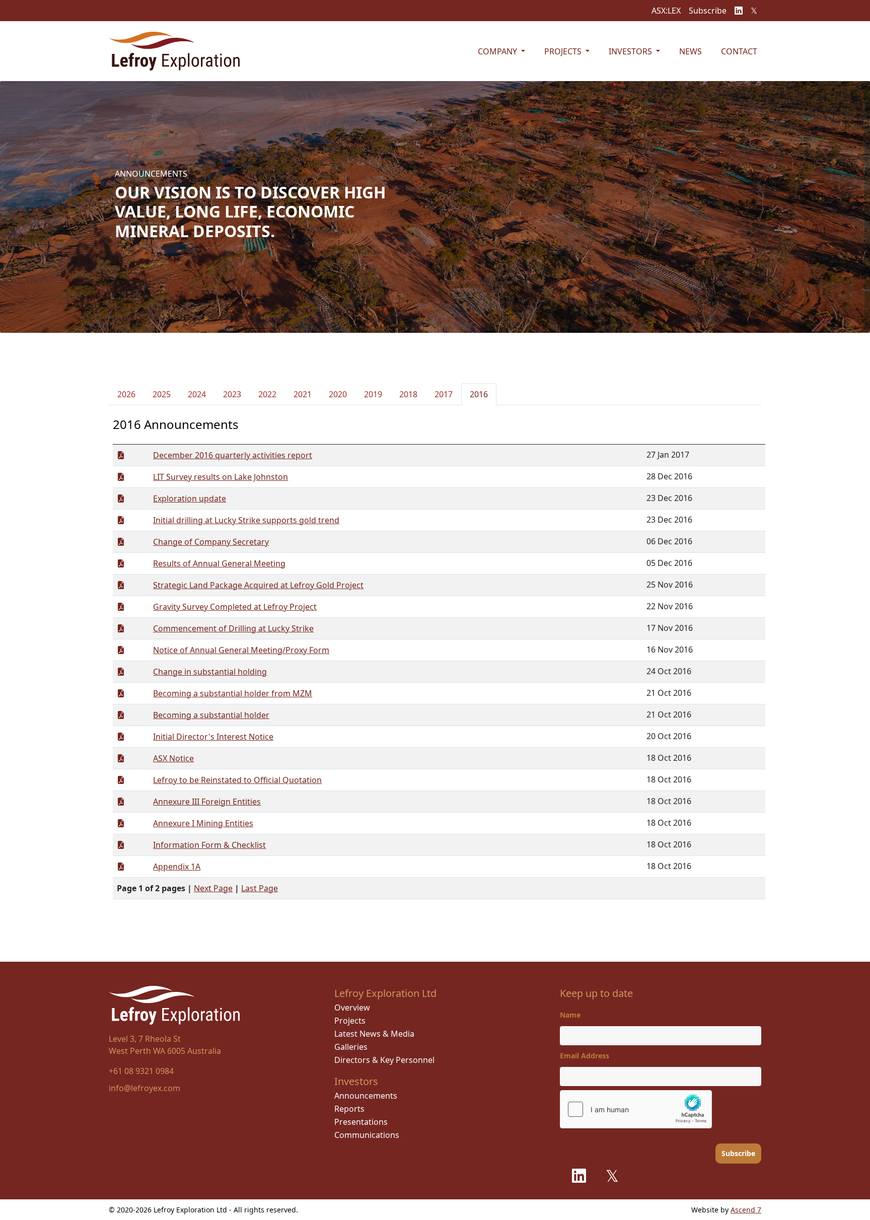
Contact (739, 51)
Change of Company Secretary (211, 541)
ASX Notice (173, 758)
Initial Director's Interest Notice (213, 736)
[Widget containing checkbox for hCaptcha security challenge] (636, 1109)
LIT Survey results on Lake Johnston (220, 476)
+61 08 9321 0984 (141, 1071)
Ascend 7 (746, 1209)
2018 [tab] (408, 394)
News (690, 51)
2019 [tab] (373, 394)
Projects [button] (564, 51)
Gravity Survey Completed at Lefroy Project (235, 606)
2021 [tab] (303, 394)
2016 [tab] (479, 394)
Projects (350, 1020)
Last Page (259, 888)
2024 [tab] (197, 394)
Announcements (365, 1095)
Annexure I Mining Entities (203, 823)
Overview (352, 1007)
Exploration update (189, 498)
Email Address (584, 1055)
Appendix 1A (176, 866)
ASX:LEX (666, 10)
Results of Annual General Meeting (219, 563)
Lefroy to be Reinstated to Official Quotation (237, 779)
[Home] (174, 51)
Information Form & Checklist (209, 844)
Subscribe (708, 10)
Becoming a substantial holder (211, 715)
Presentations (361, 1121)
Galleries (351, 1046)
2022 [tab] (267, 394)
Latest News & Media (374, 1033)
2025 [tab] (162, 394)
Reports (349, 1108)
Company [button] (498, 51)
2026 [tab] (126, 394)
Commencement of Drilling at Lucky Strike (233, 628)
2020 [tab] (338, 394)
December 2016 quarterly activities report (232, 455)
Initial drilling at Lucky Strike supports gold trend (246, 520)
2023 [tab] (232, 394)
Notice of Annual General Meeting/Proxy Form (241, 650)
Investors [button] (631, 51)
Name (570, 1015)
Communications (366, 1134)
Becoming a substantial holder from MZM (232, 693)
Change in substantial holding (210, 671)
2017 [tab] (443, 394)
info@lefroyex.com (144, 1088)
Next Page (213, 888)
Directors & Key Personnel (384, 1059)
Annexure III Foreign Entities (207, 801)
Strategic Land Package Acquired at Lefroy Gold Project (258, 585)
